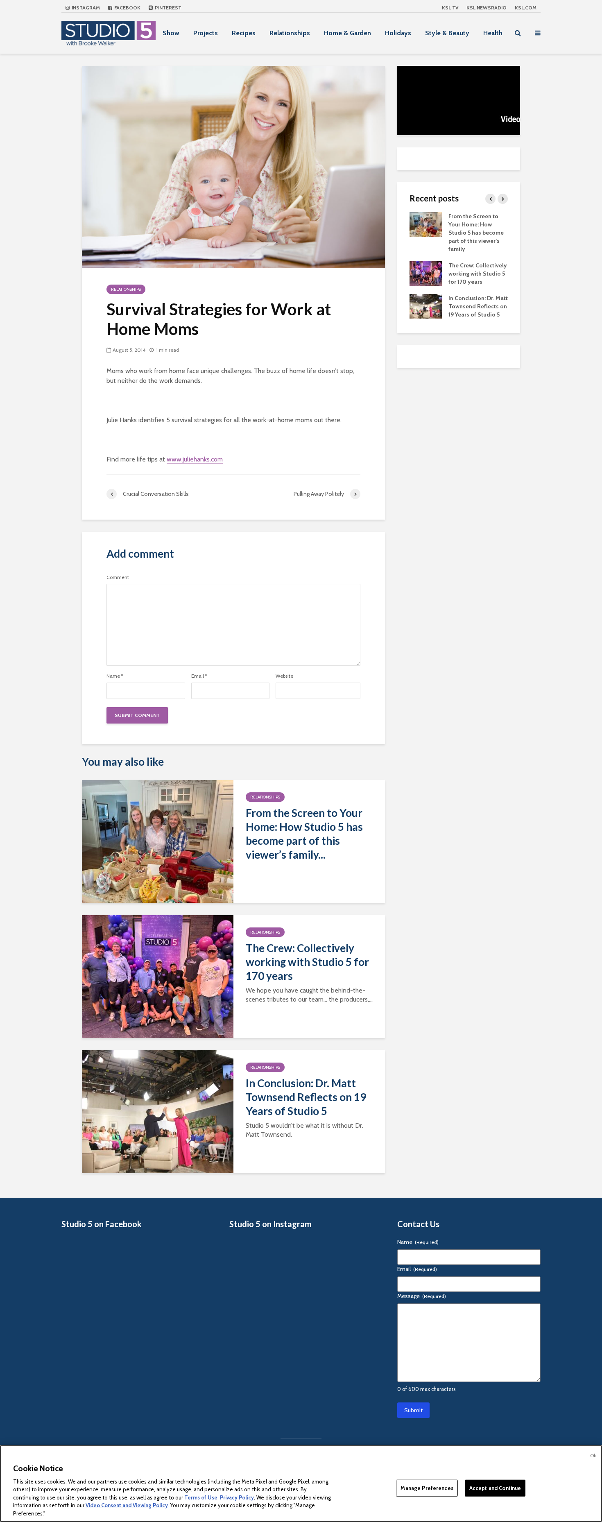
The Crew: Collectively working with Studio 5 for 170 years (307, 961)
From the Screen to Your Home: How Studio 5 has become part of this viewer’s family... (304, 833)
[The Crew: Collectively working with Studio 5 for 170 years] (157, 975)
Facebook (126, 8)
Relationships (289, 33)
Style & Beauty (447, 33)
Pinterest (167, 8)
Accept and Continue (495, 1487)
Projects (205, 33)
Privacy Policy (237, 1497)
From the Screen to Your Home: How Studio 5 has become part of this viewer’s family (476, 233)
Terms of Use (200, 1497)
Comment (117, 577)
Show (171, 33)
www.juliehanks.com (195, 459)
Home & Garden (347, 33)
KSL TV (450, 8)
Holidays (398, 33)
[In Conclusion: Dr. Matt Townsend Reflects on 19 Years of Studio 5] (157, 1111)
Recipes (244, 33)
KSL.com (525, 8)
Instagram (85, 8)
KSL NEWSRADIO (486, 8)
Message (421, 1296)
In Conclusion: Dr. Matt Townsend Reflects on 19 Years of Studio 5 (306, 1096)
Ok (593, 1456)
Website (284, 676)
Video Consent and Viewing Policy (127, 1505)
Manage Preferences (427, 1487)
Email (199, 676)
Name (114, 676)
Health (492, 33)
